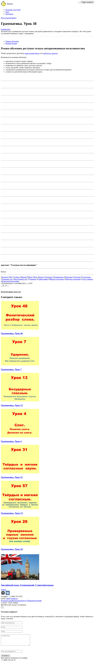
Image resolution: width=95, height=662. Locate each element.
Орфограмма (43, 279)
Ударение (32, 279)
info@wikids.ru (12, 599)
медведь (5, 277)
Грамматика (5, 29)
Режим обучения (12, 41)
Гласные (77, 277)
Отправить (5, 656)
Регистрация (6, 18)
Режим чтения (11, 43)
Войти (13, 18)
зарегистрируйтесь (32, 53)
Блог (7, 12)
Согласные (86, 277)
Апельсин (49, 277)
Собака (17, 277)
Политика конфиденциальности (13, 601)
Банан (41, 277)
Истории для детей (13, 10)
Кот (11, 277)
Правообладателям (34, 601)
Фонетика (69, 277)
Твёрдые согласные (73, 279)
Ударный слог (7, 279)
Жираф (24, 277)
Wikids (3, 590)
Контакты (9, 14)
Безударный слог (21, 279)
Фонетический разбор (10, 281)
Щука (30, 277)
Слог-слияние (87, 279)
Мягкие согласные (56, 279)
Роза (35, 277)
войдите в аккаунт (50, 53)
